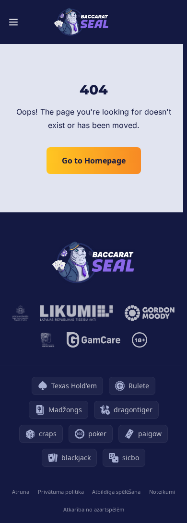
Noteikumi (162, 491)
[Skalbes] (47, 340)
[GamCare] (93, 340)
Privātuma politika (61, 491)
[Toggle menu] (13, 22)
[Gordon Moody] (150, 313)
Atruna (20, 491)
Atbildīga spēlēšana (116, 491)
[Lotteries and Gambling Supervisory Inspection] (20, 313)
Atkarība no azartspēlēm (93, 509)
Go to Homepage (94, 160)
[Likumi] (76, 313)
